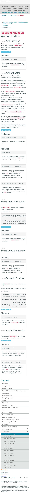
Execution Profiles (7, 388)
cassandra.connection (9, 441)
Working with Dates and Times (10, 407)
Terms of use (17, 477)
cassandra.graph (8, 448)
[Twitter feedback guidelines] (4, 476)
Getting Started (6, 386)
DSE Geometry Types (7, 415)
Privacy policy (11, 477)
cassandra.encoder (9, 446)
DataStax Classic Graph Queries (10, 419)
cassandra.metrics (8, 453)
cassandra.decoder (9, 443)
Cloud (3, 410)
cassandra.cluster (8, 436)
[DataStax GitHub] (5, 476)
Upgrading (5, 403)
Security (4, 400)
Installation (5, 383)
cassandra (5, 25)
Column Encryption (7, 412)
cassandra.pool (8, 458)
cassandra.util (7, 467)
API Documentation (8, 24)
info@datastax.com (5, 474)
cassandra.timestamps (10, 465)
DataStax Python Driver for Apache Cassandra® (15, 22)
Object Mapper (6, 393)
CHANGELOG (6, 424)
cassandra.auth (9, 434)
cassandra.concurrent (9, 438)
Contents (5, 380)
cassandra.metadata (9, 450)
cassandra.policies (9, 455)
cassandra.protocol (9, 460)
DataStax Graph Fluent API (9, 422)
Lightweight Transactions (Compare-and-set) (13, 391)
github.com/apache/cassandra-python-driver (15, 12)
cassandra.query (8, 462)
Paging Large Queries (8, 398)
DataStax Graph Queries (8, 417)
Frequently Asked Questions (9, 426)
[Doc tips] (3, 476)
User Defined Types (7, 405)
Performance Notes (7, 395)
